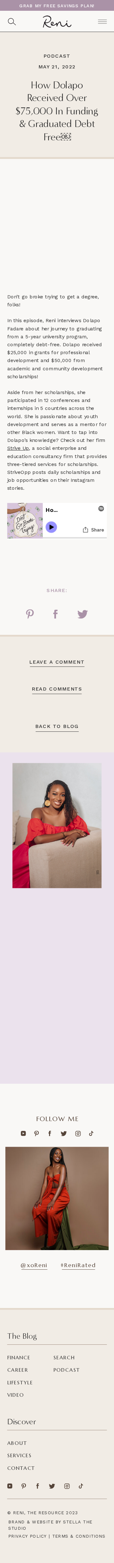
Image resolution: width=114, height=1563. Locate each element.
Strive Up (18, 448)
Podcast (57, 56)
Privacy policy (27, 1536)
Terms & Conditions (78, 1536)
